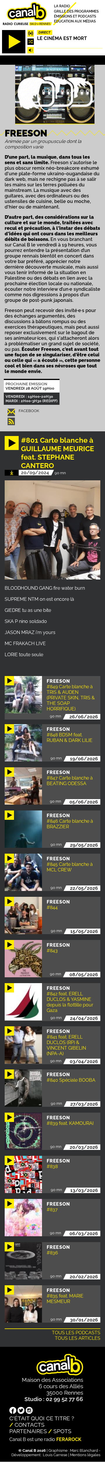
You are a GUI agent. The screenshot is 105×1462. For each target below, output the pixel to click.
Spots (62, 1431)
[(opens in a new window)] (12, 1411)
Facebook (29, 411)
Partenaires (28, 1431)
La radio (62, 6)
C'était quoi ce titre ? (41, 1418)
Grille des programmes (76, 11)
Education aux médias (75, 21)
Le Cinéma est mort (62, 38)
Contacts (30, 1424)
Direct (44, 32)
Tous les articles (77, 1338)
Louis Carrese (55, 1455)
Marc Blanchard (84, 1450)
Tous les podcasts (76, 1332)
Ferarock (68, 1439)
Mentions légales (85, 1455)
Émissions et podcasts (75, 16)
